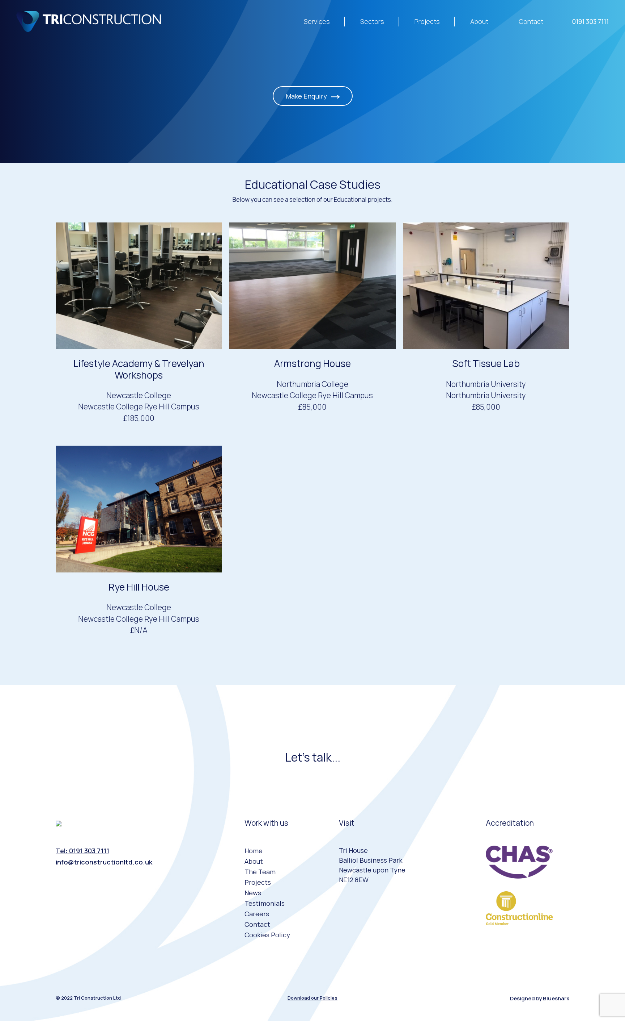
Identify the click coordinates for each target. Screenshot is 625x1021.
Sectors (372, 21)
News (253, 892)
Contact (531, 21)
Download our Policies (312, 998)
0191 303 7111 (590, 21)
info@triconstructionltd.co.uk (104, 862)
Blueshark (556, 998)
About (479, 21)
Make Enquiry (307, 96)
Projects (427, 21)
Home (254, 850)
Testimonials (265, 903)
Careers (257, 913)
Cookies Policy (267, 934)
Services (317, 21)
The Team (260, 871)
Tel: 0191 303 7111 (82, 850)
